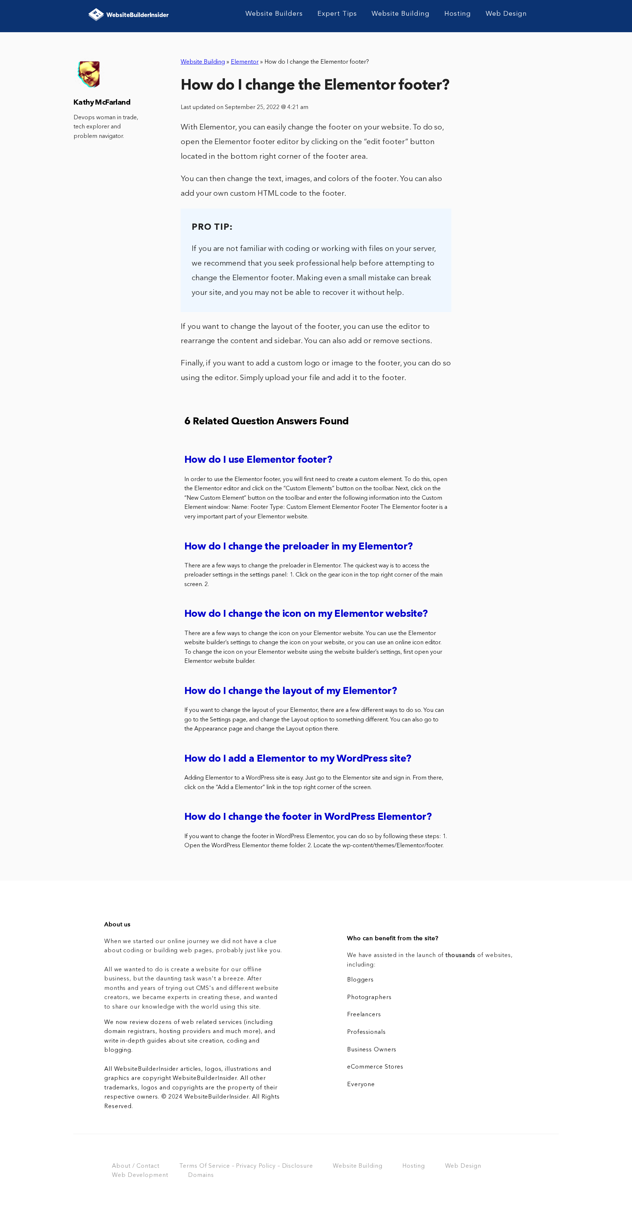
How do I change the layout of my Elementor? (290, 692)
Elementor (245, 62)
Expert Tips (337, 14)
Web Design (506, 14)
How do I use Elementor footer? (258, 460)
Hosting (457, 14)
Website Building (401, 14)
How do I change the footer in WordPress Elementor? (308, 817)
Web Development (140, 1175)
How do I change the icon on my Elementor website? (306, 614)
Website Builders (274, 14)
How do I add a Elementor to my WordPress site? (297, 759)
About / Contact (135, 1166)
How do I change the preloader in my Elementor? (298, 547)
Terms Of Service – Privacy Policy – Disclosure (246, 1166)
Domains (201, 1175)
